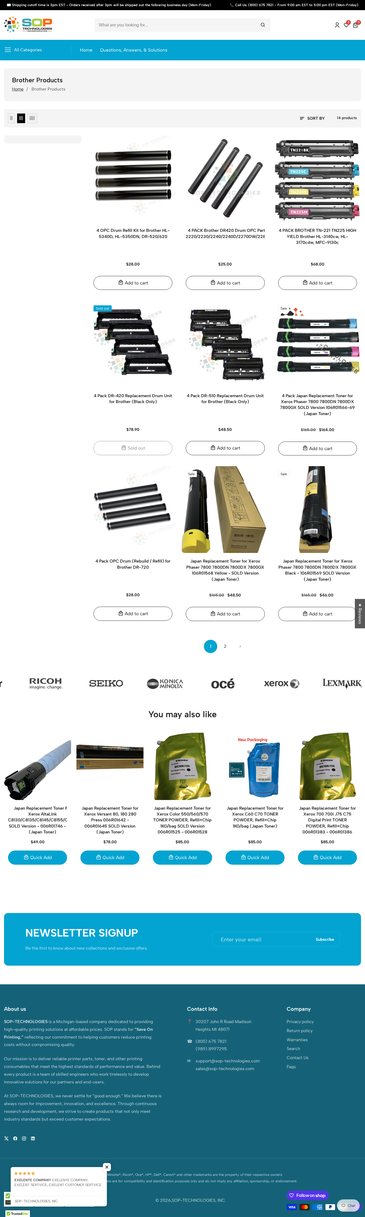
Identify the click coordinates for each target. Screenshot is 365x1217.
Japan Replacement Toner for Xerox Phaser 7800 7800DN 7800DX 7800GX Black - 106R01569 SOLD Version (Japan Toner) (317, 570)
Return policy (300, 1030)
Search (293, 1048)
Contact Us (298, 1057)
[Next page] (240, 646)
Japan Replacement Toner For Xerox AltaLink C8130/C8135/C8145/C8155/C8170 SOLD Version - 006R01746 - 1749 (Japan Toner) (42, 820)
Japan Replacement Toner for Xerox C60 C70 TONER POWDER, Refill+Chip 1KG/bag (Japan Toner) (255, 817)
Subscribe (325, 939)
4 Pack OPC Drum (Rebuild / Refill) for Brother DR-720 (132, 564)
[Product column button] (11, 118)
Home (86, 50)
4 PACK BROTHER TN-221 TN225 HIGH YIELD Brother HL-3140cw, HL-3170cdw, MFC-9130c (317, 236)
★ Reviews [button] (360, 613)
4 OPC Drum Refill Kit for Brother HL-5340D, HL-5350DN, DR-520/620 (133, 233)
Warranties (297, 1039)
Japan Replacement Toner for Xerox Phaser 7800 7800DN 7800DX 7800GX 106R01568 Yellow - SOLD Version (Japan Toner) (225, 570)
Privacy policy (300, 1021)
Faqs (291, 1066)
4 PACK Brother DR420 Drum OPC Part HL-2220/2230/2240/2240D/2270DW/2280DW (231, 233)
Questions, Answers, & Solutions (133, 50)
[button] (107, 1167)
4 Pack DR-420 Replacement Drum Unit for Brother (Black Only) (133, 398)
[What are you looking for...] (263, 25)
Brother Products (48, 89)
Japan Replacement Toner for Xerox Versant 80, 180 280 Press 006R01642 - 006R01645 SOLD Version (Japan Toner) (109, 820)
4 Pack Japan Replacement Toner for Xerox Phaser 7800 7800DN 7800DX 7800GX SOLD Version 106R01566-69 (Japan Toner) (317, 404)
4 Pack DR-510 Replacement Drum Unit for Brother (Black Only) (225, 398)
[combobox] (182, 25)
